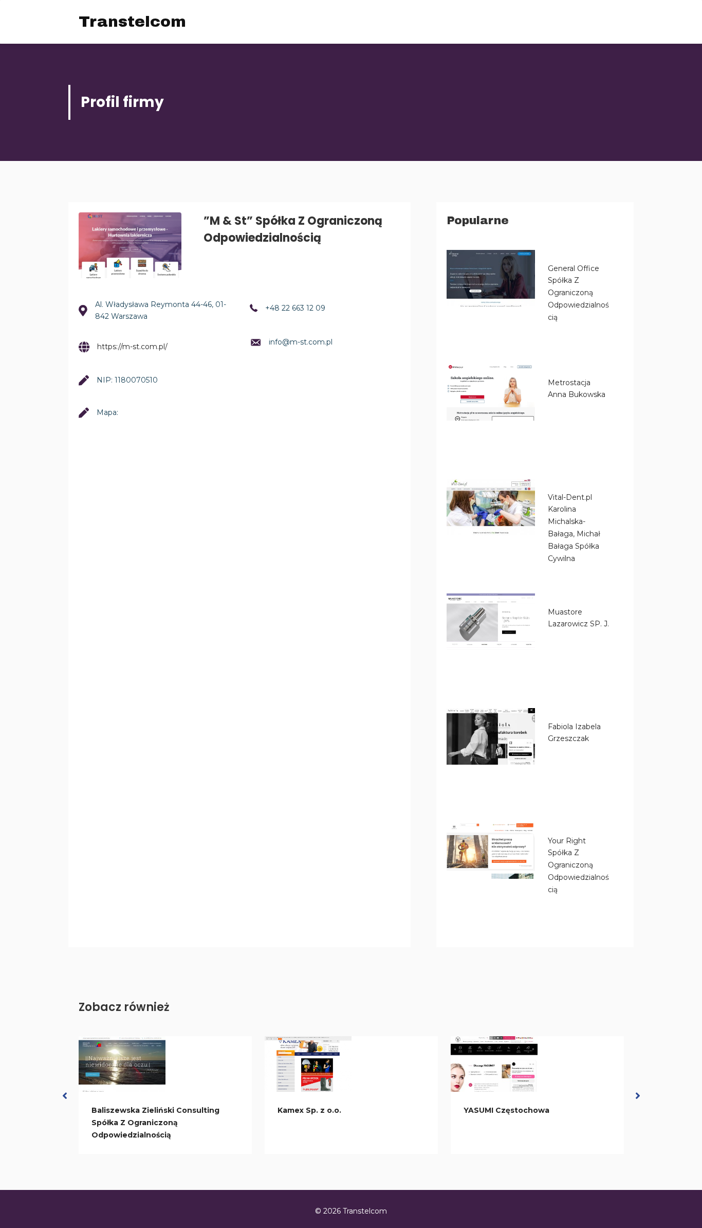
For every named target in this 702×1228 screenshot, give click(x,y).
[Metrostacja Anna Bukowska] (491, 392)
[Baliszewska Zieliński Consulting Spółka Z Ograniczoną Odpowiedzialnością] (122, 1064)
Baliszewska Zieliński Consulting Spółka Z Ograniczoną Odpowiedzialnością (155, 1123)
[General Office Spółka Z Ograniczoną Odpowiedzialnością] (491, 278)
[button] (64, 1095)
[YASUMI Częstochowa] (494, 1064)
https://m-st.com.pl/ (132, 346)
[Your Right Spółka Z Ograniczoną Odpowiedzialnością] (491, 850)
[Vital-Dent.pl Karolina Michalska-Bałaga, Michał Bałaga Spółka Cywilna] (491, 507)
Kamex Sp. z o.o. (309, 1110)
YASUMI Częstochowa (506, 1110)
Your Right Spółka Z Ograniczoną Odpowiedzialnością (578, 865)
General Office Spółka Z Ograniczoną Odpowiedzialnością (578, 293)
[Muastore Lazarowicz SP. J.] (491, 621)
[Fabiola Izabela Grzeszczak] (491, 736)
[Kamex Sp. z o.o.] (308, 1064)
